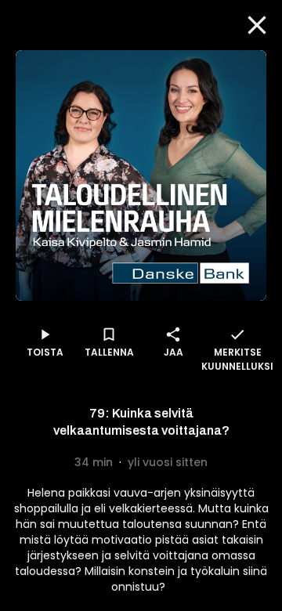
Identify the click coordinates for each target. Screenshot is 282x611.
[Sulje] (257, 25)
